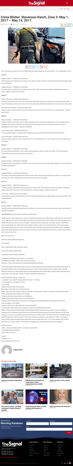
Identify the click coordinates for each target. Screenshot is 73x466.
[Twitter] (64, 463)
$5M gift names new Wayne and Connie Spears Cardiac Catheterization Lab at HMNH (35, 382)
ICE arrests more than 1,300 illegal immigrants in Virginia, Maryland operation (11, 408)
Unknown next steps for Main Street (12, 380)
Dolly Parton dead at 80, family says (60, 406)
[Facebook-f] (62, 463)
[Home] (58, 8)
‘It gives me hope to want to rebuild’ (60, 380)
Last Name (52, 421)
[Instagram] (67, 463)
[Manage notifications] (70, 463)
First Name (28, 421)
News (68, 8)
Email (27, 426)
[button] (6, 3)
